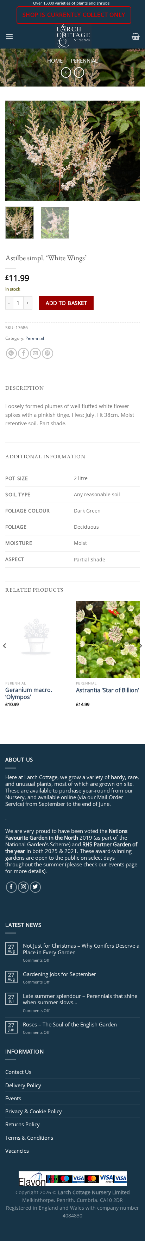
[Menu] (9, 36)
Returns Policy (22, 1124)
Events (13, 1098)
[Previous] (17, 151)
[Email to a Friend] (35, 353)
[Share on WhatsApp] (11, 353)
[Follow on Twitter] (35, 887)
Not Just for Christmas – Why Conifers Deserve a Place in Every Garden (81, 948)
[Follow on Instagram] (23, 887)
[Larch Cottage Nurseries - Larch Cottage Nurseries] (73, 36)
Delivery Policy (23, 1085)
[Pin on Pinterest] (47, 353)
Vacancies (17, 1150)
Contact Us (18, 1071)
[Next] (128, 151)
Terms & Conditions (29, 1137)
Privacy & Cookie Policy (33, 1111)
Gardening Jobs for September (59, 974)
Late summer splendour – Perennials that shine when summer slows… (80, 999)
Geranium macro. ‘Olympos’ (28, 693)
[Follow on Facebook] (11, 887)
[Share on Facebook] (23, 353)
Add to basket (66, 302)
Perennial (84, 60)
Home (55, 60)
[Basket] (136, 36)
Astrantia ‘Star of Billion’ (107, 690)
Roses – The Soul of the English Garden (70, 1024)
